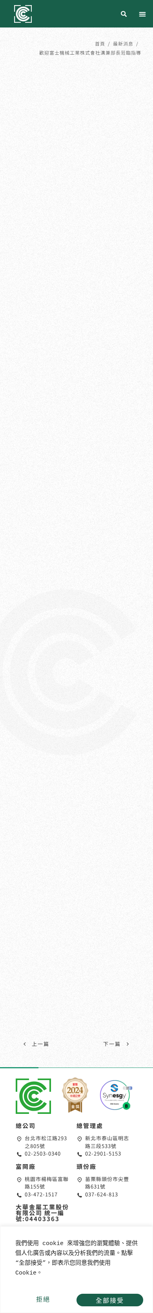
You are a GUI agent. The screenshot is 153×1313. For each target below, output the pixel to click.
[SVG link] (33, 1096)
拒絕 (43, 1299)
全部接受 (110, 1300)
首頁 (100, 43)
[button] (142, 14)
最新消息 (123, 43)
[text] (76, 1258)
